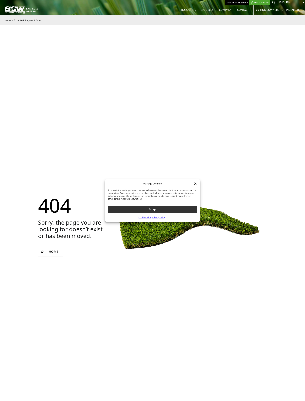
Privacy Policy (158, 217)
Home (8, 20)
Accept (152, 209)
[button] (195, 183)
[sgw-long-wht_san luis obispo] (25, 8)
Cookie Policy (145, 217)
